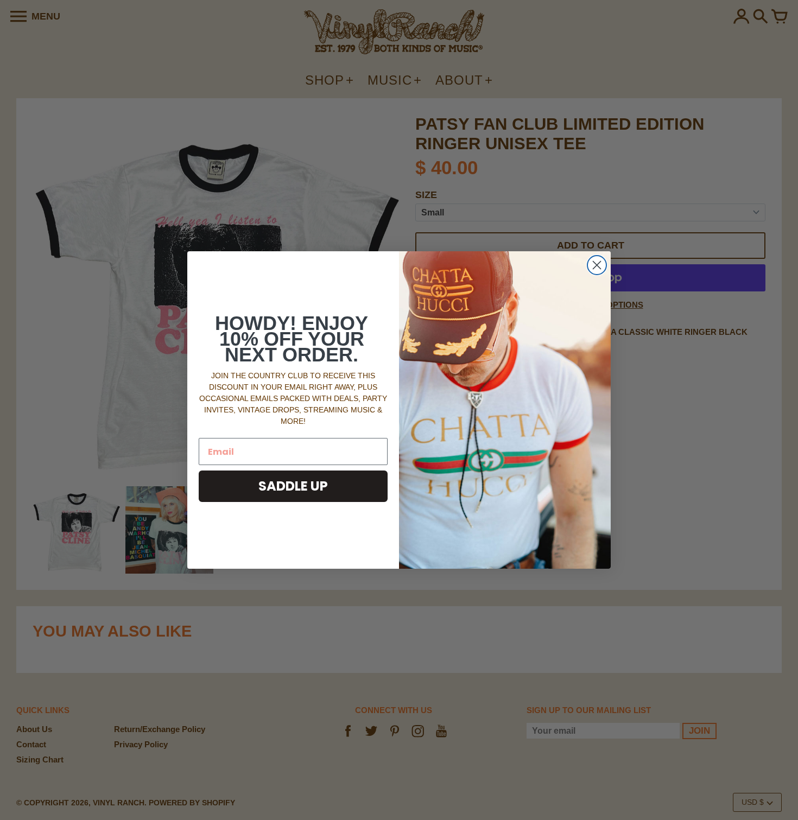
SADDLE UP (293, 486)
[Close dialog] (596, 265)
